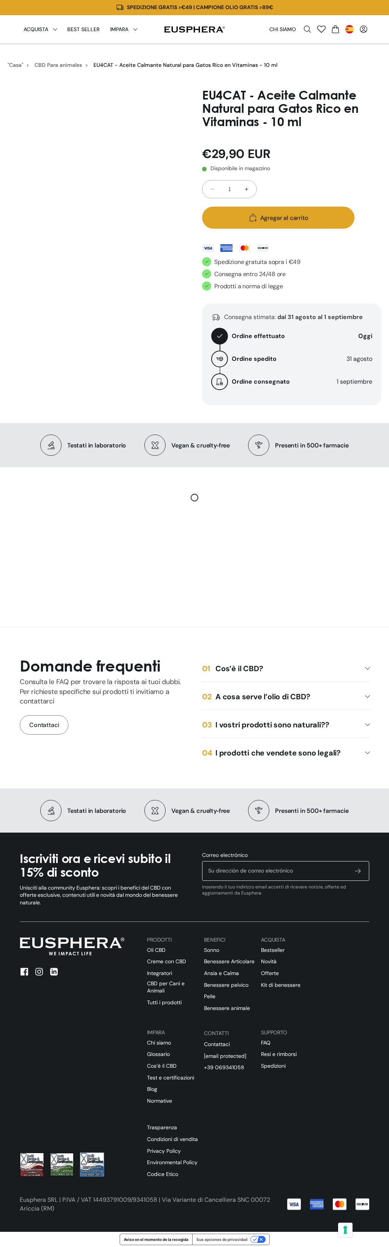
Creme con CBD (166, 961)
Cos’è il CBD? (239, 668)
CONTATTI (216, 1033)
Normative (159, 1100)
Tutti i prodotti (164, 1002)
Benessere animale (227, 1008)
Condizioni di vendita (172, 1139)
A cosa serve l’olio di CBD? (262, 696)
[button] (307, 29)
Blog (152, 1089)
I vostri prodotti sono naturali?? (272, 725)
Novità (269, 961)
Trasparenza (162, 1127)
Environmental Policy (172, 1162)
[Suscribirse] (358, 871)
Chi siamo (282, 29)
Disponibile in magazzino (240, 168)
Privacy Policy (164, 1150)
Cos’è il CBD (162, 1065)
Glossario (158, 1054)
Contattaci (44, 725)
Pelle (209, 996)
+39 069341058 (224, 1067)
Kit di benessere (280, 984)
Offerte (270, 973)
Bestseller (273, 950)
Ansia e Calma (221, 973)
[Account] (363, 29)
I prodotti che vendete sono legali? (278, 753)
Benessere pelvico (226, 984)
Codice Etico (162, 1174)
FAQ (265, 1042)
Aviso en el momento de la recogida (156, 1239)
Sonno (211, 950)
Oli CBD (156, 950)
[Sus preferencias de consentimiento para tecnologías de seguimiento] (345, 1230)
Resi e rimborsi (279, 1054)
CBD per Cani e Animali (166, 987)
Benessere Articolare (229, 961)
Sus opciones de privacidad (221, 1239)
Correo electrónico (225, 855)
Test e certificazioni (170, 1077)
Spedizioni (273, 1065)
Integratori (159, 973)
